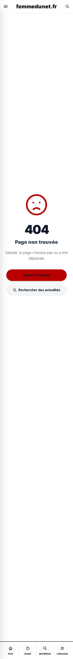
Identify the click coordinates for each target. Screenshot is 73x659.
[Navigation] (6, 6)
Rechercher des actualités (39, 290)
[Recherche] (67, 6)
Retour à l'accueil (36, 275)
